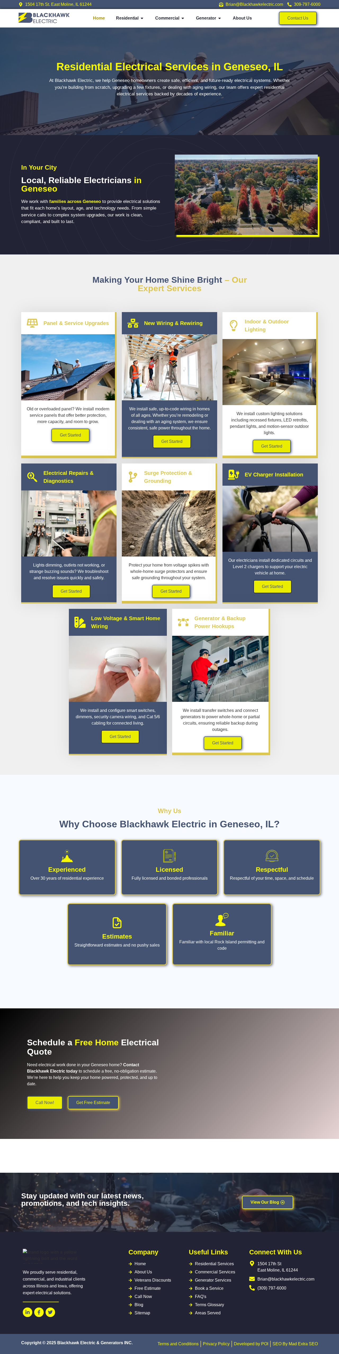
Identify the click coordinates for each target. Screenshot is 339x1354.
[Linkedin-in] (27, 1312)
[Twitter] (50, 1312)
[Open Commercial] (183, 18)
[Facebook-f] (39, 1312)
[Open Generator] (219, 18)
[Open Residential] (142, 18)
